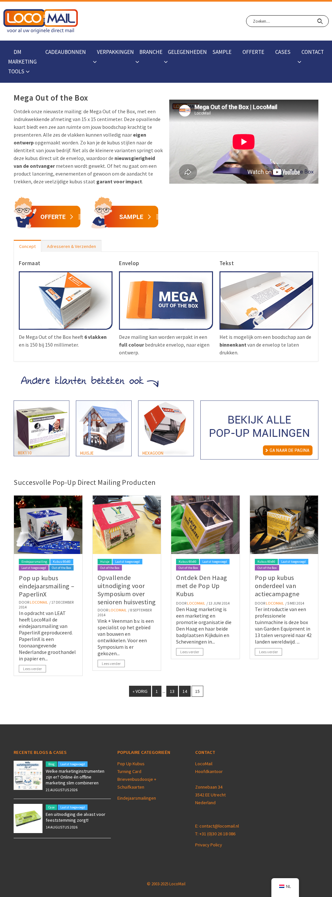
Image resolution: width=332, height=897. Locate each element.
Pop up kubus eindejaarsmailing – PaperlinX (47, 586)
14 (185, 691)
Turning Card (129, 771)
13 (172, 691)
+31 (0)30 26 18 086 (217, 834)
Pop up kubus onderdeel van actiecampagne (277, 585)
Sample (221, 51)
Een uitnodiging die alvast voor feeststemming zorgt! (75, 817)
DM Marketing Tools (22, 61)
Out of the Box (61, 568)
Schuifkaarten (130, 787)
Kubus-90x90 (62, 561)
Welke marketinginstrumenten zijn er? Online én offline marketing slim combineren (75, 777)
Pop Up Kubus (131, 764)
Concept (27, 246)
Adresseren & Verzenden (71, 246)
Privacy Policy (208, 845)
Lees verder (32, 668)
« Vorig (140, 691)
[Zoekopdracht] (319, 21)
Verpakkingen (115, 51)
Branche (150, 51)
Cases (282, 51)
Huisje (104, 561)
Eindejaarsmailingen (136, 798)
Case (51, 807)
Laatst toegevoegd (33, 568)
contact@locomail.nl (219, 826)
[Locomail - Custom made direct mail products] (40, 21)
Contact (313, 51)
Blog (51, 764)
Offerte (253, 51)
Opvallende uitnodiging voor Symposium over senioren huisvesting (127, 589)
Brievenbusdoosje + (137, 779)
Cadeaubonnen (65, 51)
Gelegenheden (187, 51)
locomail (39, 602)
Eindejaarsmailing (34, 561)
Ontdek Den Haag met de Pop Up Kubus (201, 585)
